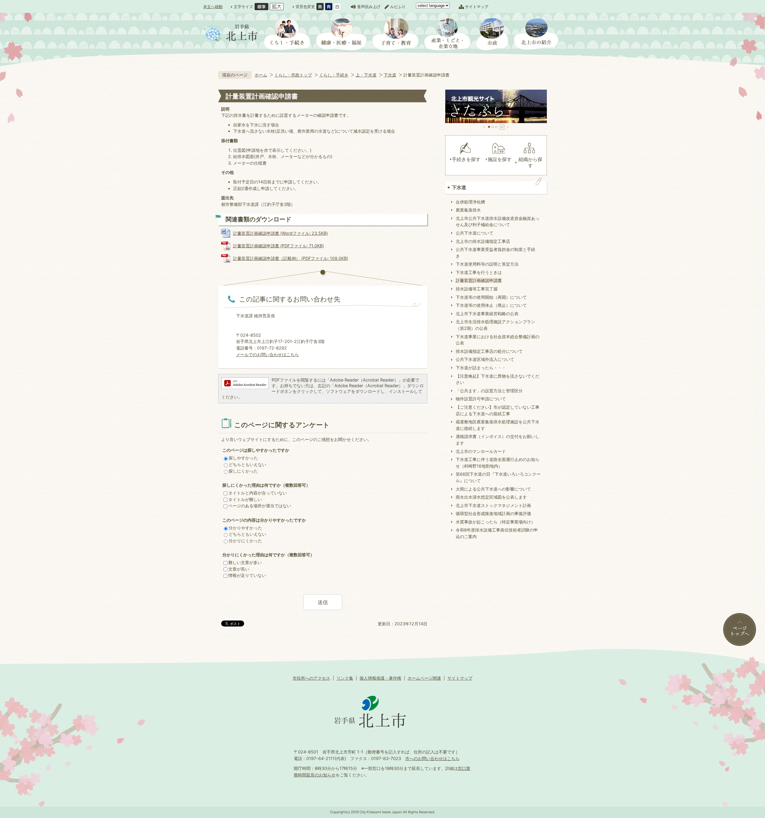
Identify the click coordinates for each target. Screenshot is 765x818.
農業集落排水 (468, 209)
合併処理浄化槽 (470, 201)
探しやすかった (243, 457)
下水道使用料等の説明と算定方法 (487, 263)
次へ (508, 126)
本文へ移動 (213, 6)
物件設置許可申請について (481, 398)
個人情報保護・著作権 (380, 678)
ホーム (261, 74)
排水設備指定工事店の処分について (489, 351)
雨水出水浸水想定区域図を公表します (491, 497)
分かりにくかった (245, 540)
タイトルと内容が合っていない (257, 492)
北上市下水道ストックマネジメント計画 (493, 505)
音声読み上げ (368, 6)
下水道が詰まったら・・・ (481, 367)
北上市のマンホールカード (481, 451)
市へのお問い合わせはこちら (432, 758)
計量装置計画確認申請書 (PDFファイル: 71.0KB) (278, 245)
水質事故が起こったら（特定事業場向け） (495, 521)
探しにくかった (243, 471)
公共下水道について (474, 232)
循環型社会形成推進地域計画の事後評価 (493, 513)
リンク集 (344, 678)
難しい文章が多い (245, 562)
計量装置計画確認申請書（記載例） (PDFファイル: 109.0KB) (290, 258)
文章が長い (238, 569)
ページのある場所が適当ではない (259, 505)
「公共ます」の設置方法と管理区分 (489, 390)
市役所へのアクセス (311, 678)
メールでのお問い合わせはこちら (267, 354)
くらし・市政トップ (293, 74)
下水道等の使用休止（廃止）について (491, 305)
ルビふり (398, 6)
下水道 (390, 74)
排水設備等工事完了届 (477, 288)
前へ (484, 126)
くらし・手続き (333, 74)
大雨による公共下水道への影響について (493, 488)
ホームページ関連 (424, 678)
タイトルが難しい (245, 499)
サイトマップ (476, 6)
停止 (502, 127)
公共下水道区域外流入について (485, 359)
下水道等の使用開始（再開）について (491, 297)
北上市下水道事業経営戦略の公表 (487, 313)
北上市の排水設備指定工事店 (483, 241)
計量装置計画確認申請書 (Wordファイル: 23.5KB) (280, 233)
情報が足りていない (247, 575)
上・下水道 (366, 74)
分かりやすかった (245, 527)
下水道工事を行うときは (479, 272)
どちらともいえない (247, 464)
